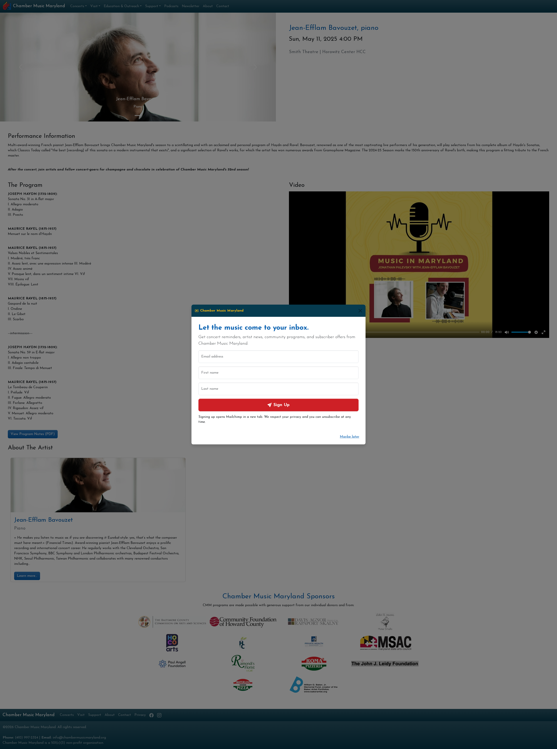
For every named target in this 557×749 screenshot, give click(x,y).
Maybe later (349, 437)
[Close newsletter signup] (360, 310)
